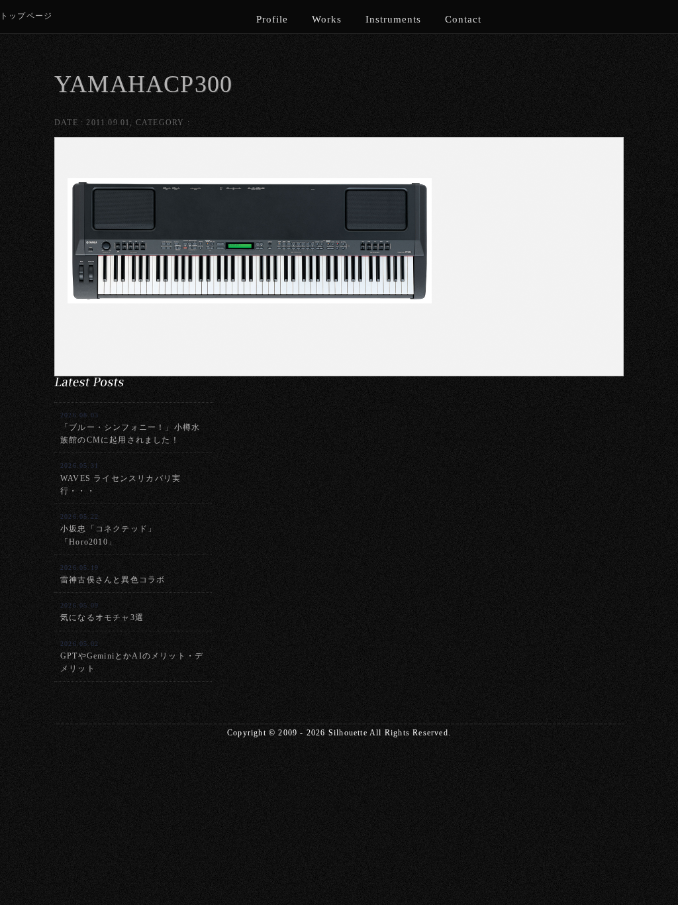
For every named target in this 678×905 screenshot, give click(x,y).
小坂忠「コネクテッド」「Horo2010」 (108, 529)
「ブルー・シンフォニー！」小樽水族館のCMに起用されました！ (130, 428)
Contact (463, 19)
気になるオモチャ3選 (102, 612)
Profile (272, 19)
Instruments (393, 19)
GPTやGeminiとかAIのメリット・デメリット (131, 656)
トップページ (26, 16)
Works (327, 19)
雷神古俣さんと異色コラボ (112, 574)
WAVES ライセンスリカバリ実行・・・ (120, 478)
